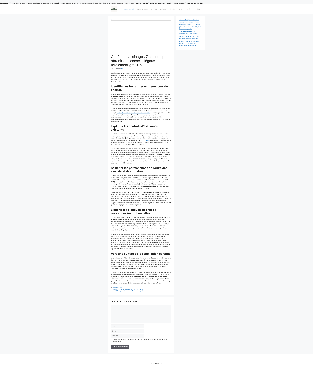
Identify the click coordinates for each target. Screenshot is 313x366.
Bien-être (154, 9)
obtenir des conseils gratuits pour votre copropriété (133, 113)
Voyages (180, 9)
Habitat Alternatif (129, 9)
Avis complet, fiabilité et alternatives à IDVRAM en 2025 (128, 289)
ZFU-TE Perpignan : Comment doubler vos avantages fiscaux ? (130, 290)
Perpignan (198, 9)
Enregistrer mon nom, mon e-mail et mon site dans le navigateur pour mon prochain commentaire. (140, 340)
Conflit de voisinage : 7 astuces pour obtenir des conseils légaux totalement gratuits (190, 27)
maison (147, 140)
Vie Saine (172, 9)
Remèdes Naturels (142, 9)
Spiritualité (163, 9)
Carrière (188, 9)
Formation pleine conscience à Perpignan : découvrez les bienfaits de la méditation (189, 43)
